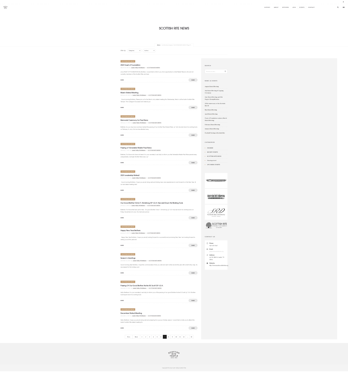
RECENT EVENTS (212, 152)
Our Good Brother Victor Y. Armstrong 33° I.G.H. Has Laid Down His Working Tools (152, 203)
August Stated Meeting (212, 86)
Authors (146, 50)
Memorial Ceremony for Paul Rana (134, 120)
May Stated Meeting (211, 110)
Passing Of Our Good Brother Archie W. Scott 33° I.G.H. (142, 285)
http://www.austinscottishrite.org (218, 265)
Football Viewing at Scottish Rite (215, 133)
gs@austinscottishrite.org (216, 251)
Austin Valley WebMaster (138, 67)
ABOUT (276, 7)
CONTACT (311, 7)
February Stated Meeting (212, 124)
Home (158, 45)
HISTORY (267, 7)
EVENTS (301, 7)
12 (183, 337)
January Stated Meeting (212, 129)
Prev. (128, 337)
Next (136, 337)
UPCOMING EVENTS (213, 164)
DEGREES (210, 148)
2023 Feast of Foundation (130, 65)
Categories (131, 50)
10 (176, 337)
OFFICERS (285, 7)
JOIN (294, 7)
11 (180, 337)
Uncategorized (211, 160)
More (122, 80)
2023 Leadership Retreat (130, 175)
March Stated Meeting (129, 92)
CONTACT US (210, 236)
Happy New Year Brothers (130, 230)
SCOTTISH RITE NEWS (214, 156)
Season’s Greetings (128, 258)
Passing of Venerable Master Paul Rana (136, 147)
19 (191, 337)
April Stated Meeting (211, 114)
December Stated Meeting (131, 313)
